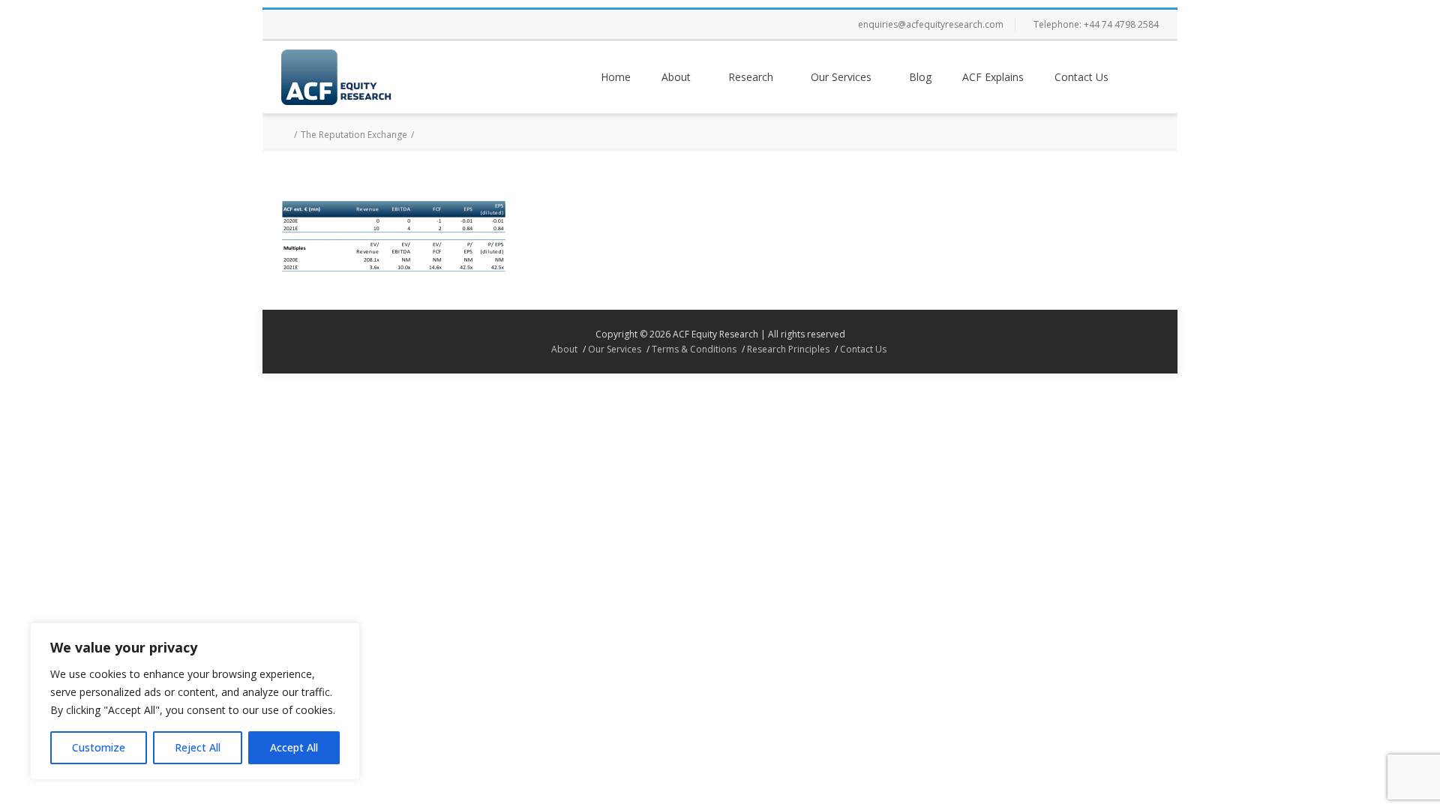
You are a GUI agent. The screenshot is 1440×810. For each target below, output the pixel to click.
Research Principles (788, 349)
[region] (195, 701)
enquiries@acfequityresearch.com (931, 24)
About (676, 77)
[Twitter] (326, 25)
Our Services (841, 77)
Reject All (197, 747)
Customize (98, 747)
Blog (920, 77)
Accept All (294, 747)
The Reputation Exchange (354, 134)
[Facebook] (296, 25)
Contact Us (1081, 77)
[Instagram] (356, 25)
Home (616, 77)
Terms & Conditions (694, 349)
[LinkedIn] (386, 25)
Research (750, 77)
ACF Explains (993, 77)
